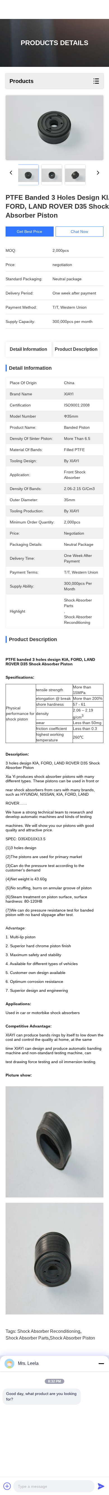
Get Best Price (29, 231)
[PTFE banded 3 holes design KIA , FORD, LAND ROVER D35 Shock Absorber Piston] (54, 127)
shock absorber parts (27, 1338)
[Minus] (101, 1363)
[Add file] (7, 1486)
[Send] (101, 1486)
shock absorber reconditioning (48, 1331)
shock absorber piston (72, 1338)
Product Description (76, 349)
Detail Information (28, 349)
